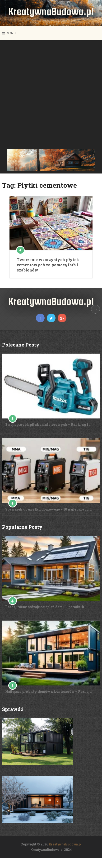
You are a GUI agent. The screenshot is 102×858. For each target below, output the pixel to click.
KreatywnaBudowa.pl (51, 11)
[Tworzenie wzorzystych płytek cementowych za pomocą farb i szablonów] (51, 223)
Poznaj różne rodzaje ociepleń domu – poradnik (44, 607)
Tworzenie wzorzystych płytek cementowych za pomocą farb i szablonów (48, 265)
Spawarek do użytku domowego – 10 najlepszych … (48, 509)
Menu (11, 33)
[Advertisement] (51, 96)
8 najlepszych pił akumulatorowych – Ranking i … (48, 424)
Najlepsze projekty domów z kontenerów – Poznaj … (49, 691)
